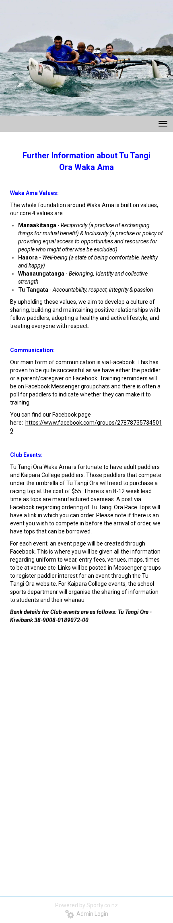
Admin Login (91, 914)
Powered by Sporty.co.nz (86, 905)
